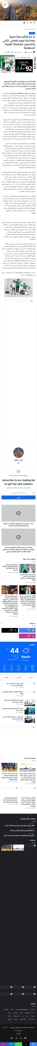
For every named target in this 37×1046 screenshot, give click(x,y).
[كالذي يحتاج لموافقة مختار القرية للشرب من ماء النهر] (30, 702)
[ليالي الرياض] (18, 10)
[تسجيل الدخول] (24, 22)
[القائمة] (34, 22)
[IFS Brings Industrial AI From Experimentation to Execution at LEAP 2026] (9, 791)
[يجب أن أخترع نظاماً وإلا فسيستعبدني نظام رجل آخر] (30, 711)
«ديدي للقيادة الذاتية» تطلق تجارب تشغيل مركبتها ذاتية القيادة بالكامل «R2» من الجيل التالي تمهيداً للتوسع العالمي (27, 777)
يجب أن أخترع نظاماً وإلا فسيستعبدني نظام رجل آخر (12, 709)
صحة (27, 1016)
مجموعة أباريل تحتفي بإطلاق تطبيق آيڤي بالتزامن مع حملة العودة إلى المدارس (10, 567)
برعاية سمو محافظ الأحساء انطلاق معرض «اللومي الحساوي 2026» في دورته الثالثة (27, 577)
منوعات (26, 29)
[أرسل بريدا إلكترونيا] (25, 52)
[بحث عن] (31, 22)
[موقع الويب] (18, 463)
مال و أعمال (32, 1019)
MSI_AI (6, 1009)
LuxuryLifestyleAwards (22, 1009)
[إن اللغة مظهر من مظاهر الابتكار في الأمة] (30, 694)
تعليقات (6, 677)
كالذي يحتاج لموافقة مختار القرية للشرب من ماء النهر (13, 701)
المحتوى (15, 1012)
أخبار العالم (27, 1012)
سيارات (33, 1016)
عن (22, 1016)
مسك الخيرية (23, 1019)
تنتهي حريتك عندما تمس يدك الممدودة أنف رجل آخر (15, 684)
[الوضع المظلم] (27, 22)
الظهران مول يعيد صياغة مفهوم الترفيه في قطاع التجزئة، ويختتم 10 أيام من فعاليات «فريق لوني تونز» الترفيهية (28, 802)
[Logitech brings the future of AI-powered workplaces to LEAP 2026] (18, 996)
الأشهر (31, 677)
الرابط (23, 275)
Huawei (32, 1009)
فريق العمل (16, 1016)
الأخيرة (19, 677)
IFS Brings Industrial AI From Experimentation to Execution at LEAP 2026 (10, 800)
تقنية (9, 1012)
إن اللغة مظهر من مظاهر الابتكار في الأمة (13, 693)
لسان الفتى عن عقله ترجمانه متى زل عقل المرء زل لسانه (12, 718)
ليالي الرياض (29, 52)
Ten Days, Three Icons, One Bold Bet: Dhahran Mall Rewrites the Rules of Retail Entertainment (9, 776)
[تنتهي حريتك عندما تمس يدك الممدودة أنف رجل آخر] (30, 685)
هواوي (9, 1019)
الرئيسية (31, 29)
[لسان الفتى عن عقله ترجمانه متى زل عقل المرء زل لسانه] (30, 719)
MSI (12, 1009)
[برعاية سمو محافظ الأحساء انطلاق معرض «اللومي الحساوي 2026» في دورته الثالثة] (27, 568)
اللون (21, 1012)
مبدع (16, 1030)
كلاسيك (9, 1016)
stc (34, 1012)
